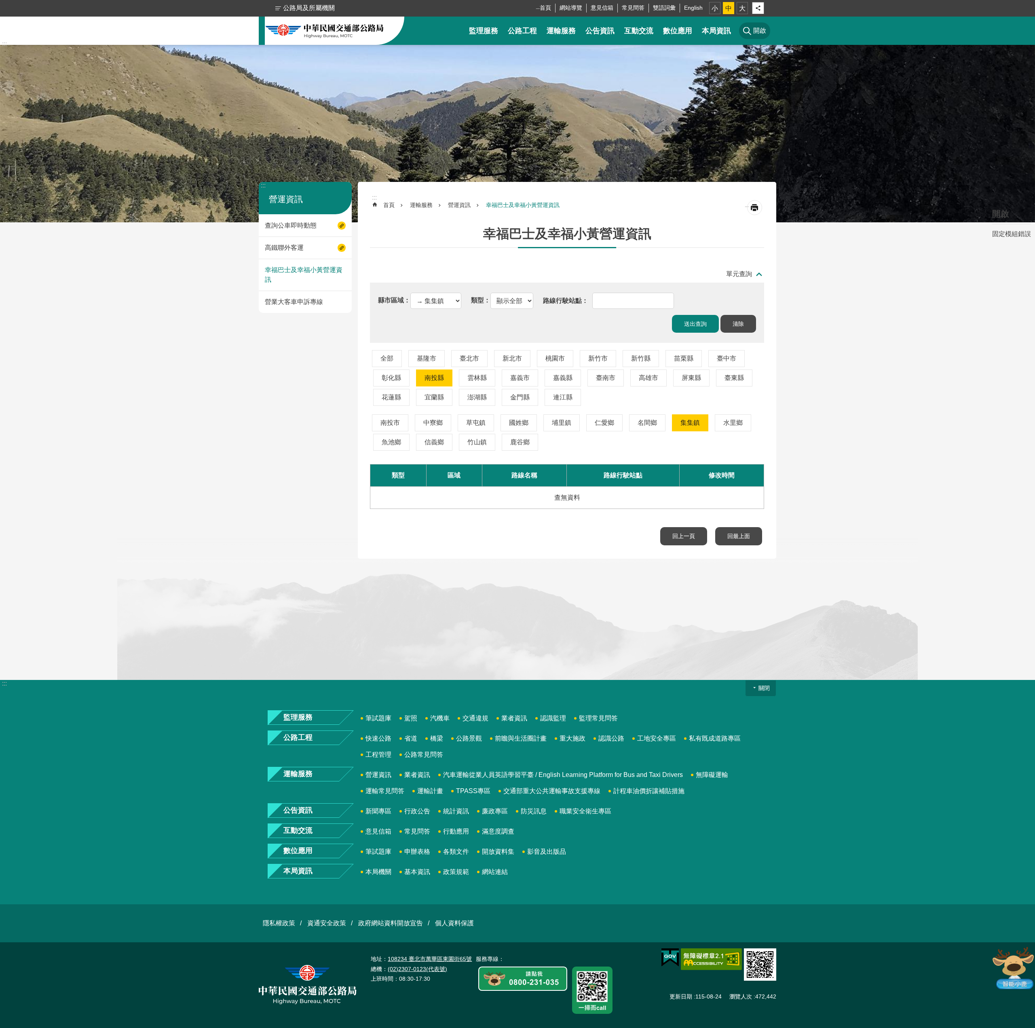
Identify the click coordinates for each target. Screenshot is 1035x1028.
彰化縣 (391, 377)
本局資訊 (716, 31)
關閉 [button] (764, 688)
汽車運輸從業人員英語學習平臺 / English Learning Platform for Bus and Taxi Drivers (563, 774)
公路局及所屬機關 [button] (309, 7)
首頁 (545, 7)
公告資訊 (600, 31)
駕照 (410, 718)
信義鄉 (434, 442)
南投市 (390, 422)
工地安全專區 (656, 738)
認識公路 (611, 738)
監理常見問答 (598, 718)
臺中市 (726, 358)
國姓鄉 (518, 422)
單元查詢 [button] (739, 273)
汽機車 (440, 718)
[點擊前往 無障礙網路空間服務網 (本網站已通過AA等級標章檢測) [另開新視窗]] (711, 959)
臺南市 (605, 377)
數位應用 (677, 31)
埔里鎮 (561, 422)
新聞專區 (378, 811)
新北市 (512, 358)
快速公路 (378, 738)
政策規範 (456, 871)
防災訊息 (534, 811)
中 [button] (728, 8)
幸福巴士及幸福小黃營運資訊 (303, 274)
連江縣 (562, 397)
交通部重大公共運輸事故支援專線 (551, 790)
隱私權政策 (279, 923)
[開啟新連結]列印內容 (754, 207)
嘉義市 (520, 377)
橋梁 (436, 738)
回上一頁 (683, 536)
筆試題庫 (378, 718)
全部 (386, 358)
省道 (410, 738)
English (693, 7)
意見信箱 (602, 7)
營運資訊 (459, 205)
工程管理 (378, 754)
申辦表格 (417, 851)
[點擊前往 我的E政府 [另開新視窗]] (670, 957)
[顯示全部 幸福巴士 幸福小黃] (502, 300)
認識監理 (553, 718)
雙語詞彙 (664, 7)
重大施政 (572, 738)
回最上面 (738, 536)
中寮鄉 (433, 422)
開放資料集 (498, 851)
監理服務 (483, 31)
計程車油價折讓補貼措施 (648, 790)
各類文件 (456, 851)
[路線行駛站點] (565, 300)
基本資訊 (417, 871)
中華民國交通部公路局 (324, 31)
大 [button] (742, 8)
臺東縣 (734, 377)
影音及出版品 (546, 851)
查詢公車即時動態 (291, 225)
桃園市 (555, 358)
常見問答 (633, 7)
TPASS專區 (473, 790)
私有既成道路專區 (715, 738)
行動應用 (456, 831)
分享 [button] (758, 8)
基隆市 (426, 358)
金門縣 (520, 397)
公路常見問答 (423, 754)
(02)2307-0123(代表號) (417, 969)
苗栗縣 (683, 358)
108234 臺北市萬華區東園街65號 (430, 959)
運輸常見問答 (384, 790)
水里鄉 (733, 422)
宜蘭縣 (434, 397)
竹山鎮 (477, 442)
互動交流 (638, 31)
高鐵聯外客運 (284, 247)
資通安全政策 (326, 923)
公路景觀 (469, 738)
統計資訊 (456, 811)
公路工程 (522, 31)
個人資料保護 (454, 923)
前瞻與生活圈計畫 (521, 738)
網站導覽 (571, 7)
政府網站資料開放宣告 (390, 923)
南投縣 (434, 377)
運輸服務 (561, 31)
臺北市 (469, 358)
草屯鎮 (476, 422)
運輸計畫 (430, 790)
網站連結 (495, 871)
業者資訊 (514, 718)
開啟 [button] (1000, 213)
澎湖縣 (477, 397)
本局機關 (378, 871)
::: (4, 43)
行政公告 (417, 811)
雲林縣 (477, 377)
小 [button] (715, 8)
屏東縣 (691, 377)
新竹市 (598, 358)
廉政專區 (495, 811)
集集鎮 (690, 422)
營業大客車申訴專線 (294, 301)
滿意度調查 (498, 831)
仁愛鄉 (604, 422)
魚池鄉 (391, 442)
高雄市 (648, 377)
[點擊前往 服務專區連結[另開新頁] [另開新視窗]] (523, 979)
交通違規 (475, 718)
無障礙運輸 (712, 774)
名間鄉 (647, 422)
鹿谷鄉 (520, 442)
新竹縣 (641, 358)
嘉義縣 (562, 377)
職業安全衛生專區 (585, 811)
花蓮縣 (391, 397)
